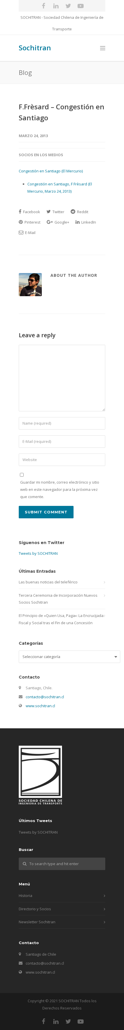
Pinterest (32, 222)
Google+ (61, 222)
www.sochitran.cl (40, 705)
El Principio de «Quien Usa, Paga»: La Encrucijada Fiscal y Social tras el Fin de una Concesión (61, 619)
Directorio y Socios (35, 908)
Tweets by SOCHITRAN (38, 553)
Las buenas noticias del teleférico (48, 582)
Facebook (31, 211)
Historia (25, 895)
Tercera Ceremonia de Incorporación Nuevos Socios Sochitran (58, 599)
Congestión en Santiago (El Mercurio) (51, 171)
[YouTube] (81, 6)
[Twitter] (68, 6)
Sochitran (35, 47)
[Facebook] (43, 6)
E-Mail (29, 232)
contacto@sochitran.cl (45, 696)
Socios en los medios (41, 154)
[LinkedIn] (56, 6)
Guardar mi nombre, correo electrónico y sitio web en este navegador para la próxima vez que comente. (59, 489)
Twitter (58, 211)
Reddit (82, 211)
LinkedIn (88, 222)
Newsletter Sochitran (37, 921)
